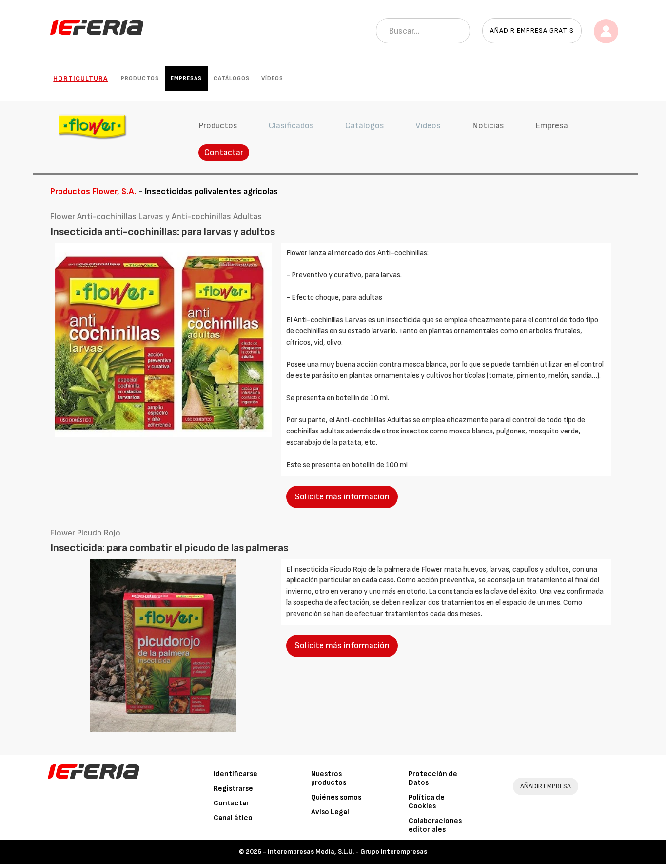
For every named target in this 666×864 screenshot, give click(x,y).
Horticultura (80, 78)
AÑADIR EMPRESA (545, 786)
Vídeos (272, 78)
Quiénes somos (336, 797)
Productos (140, 78)
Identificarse (235, 774)
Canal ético (233, 818)
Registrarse (233, 788)
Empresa (551, 126)
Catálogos (232, 78)
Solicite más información (342, 497)
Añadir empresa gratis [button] (532, 30)
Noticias (488, 126)
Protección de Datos (433, 778)
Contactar (223, 152)
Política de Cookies (427, 802)
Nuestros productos (328, 778)
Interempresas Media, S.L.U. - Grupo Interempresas (347, 851)
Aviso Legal (330, 812)
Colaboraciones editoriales (435, 825)
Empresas (186, 78)
